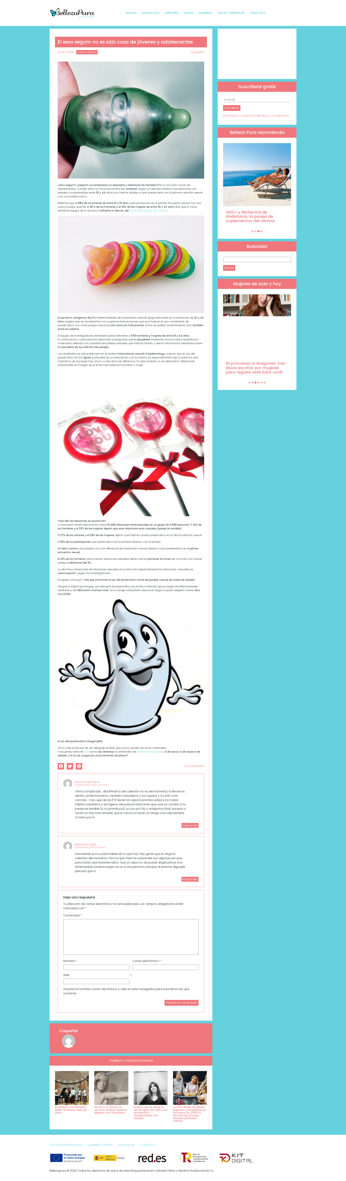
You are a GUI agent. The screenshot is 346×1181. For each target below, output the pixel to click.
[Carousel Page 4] (262, 231)
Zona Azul (257, 13)
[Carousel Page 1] (252, 231)
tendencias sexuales (150, 751)
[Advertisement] (257, 54)
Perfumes (172, 13)
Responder (190, 825)
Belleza (131, 13)
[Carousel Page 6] (265, 382)
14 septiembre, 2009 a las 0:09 (91, 784)
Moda (188, 13)
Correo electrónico (146, 961)
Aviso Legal (126, 1145)
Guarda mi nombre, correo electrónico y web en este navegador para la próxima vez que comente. (126, 991)
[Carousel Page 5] (262, 382)
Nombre (70, 961)
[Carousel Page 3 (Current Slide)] (259, 231)
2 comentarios (194, 766)
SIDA (86, 751)
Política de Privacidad (66, 1145)
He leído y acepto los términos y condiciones (257, 116)
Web (66, 975)
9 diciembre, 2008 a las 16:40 (90, 847)
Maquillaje (150, 13)
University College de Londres (148, 210)
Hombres (205, 13)
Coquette (197, 52)
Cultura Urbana (87, 52)
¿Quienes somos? (100, 1145)
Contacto (148, 1145)
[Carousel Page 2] (255, 231)
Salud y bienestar (231, 13)
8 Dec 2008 (66, 52)
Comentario (72, 915)
